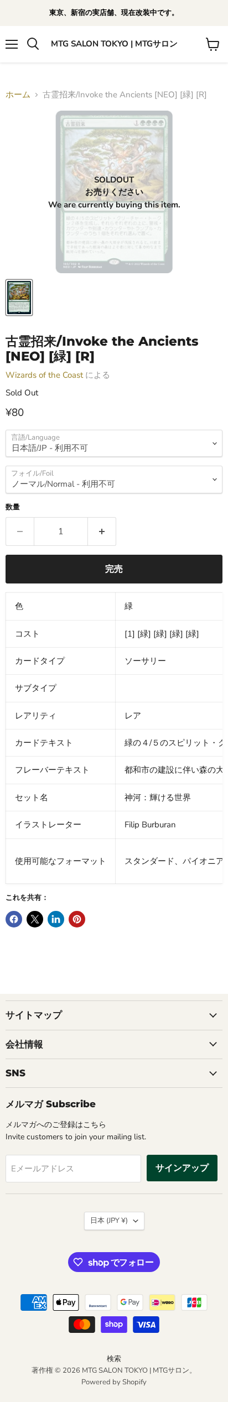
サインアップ (182, 1168)
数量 (13, 507)
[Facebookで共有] (14, 919)
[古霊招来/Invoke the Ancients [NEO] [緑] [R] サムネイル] (19, 297)
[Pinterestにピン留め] (77, 919)
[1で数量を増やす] (102, 531)
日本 (109, 1221)
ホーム (18, 95)
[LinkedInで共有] (56, 919)
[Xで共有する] (35, 919)
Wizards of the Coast (44, 375)
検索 (114, 1359)
